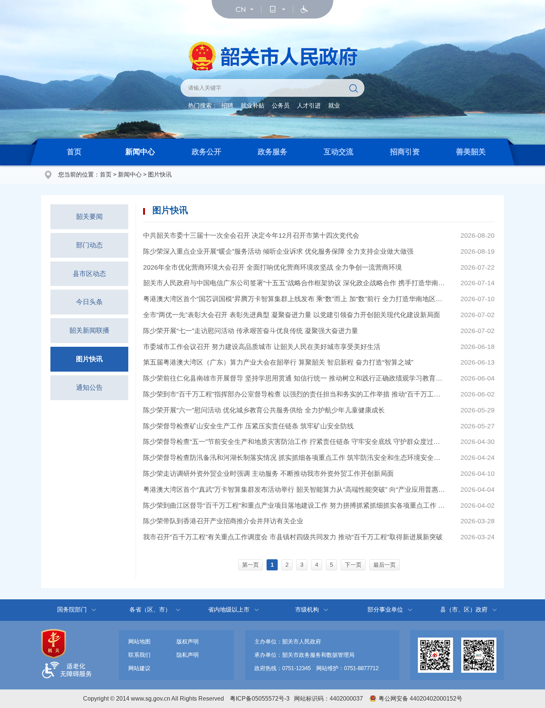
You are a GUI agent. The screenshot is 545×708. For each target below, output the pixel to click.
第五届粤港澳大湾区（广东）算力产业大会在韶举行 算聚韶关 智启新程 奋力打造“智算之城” (278, 362)
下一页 (353, 565)
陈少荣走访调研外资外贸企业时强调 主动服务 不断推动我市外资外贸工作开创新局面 (268, 473)
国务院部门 (72, 609)
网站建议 (139, 668)
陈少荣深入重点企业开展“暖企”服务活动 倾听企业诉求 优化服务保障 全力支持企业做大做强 (278, 251)
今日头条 (89, 302)
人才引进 (309, 105)
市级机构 (307, 609)
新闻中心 (140, 152)
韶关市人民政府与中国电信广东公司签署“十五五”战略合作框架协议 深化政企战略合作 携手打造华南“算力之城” (294, 283)
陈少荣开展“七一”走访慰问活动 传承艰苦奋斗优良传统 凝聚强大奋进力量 (250, 331)
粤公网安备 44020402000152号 (420, 698)
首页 (74, 152)
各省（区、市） (150, 609)
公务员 (281, 105)
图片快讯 (160, 174)
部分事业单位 (385, 609)
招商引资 (405, 152)
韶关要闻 (89, 216)
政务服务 (272, 152)
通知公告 (89, 387)
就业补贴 (252, 105)
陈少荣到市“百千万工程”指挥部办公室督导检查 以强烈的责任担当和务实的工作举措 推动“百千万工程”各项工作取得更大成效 (294, 394)
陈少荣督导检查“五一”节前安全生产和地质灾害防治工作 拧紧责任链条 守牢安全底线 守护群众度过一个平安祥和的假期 (294, 441)
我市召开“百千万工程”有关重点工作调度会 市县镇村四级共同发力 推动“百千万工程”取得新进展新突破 (293, 537)
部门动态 (89, 245)
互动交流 (338, 152)
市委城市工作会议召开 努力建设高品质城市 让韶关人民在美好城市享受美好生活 (261, 346)
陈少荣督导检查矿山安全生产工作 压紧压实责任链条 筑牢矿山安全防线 (248, 426)
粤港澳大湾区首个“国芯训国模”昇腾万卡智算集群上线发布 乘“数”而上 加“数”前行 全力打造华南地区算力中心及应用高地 (294, 299)
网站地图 (139, 641)
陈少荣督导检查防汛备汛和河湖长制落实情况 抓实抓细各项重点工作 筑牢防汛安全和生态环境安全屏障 (294, 457)
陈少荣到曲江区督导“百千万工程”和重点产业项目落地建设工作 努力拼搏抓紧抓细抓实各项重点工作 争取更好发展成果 (294, 505)
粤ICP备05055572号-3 (260, 698)
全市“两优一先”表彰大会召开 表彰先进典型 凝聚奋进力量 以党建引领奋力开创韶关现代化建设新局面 (291, 315)
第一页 (250, 565)
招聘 (227, 105)
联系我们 (139, 655)
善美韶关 (471, 152)
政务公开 (206, 152)
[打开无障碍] (304, 9)
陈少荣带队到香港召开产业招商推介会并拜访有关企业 (223, 521)
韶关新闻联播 (89, 330)
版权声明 (187, 641)
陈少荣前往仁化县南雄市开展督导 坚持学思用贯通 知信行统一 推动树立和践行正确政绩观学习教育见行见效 (294, 378)
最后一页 (384, 565)
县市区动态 (89, 273)
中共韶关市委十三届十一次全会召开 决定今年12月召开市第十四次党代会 (251, 235)
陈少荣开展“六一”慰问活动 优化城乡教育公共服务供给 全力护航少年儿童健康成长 (264, 410)
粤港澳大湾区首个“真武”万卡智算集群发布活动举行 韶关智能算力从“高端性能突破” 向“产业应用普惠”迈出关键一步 (294, 489)
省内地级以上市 (229, 609)
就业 (334, 105)
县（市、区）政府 (464, 609)
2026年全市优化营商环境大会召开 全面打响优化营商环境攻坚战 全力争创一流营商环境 (272, 267)
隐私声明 (187, 655)
